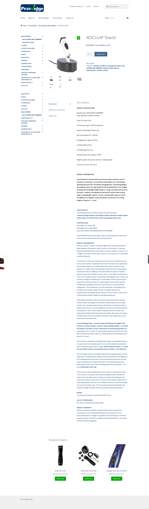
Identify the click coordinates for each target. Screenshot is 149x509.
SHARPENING (25, 69)
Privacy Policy (57, 18)
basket (88, 6)
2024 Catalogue (43, 18)
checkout (96, 6)
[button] (78, 38)
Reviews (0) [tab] (53, 116)
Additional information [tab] (57, 110)
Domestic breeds (108, 68)
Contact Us (69, 18)
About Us (31, 18)
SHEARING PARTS (26, 63)
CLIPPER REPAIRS (26, 66)
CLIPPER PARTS (26, 51)
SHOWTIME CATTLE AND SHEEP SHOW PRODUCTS (30, 79)
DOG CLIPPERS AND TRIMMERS (47, 25)
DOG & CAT (24, 85)
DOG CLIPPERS (32, 25)
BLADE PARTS (25, 57)
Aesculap (96, 66)
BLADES (23, 54)
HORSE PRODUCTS (27, 82)
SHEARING (24, 60)
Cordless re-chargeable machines (110, 66)
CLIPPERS (24, 45)
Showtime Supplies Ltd (77, 6)
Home (23, 18)
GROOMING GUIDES (28, 42)
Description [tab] (53, 104)
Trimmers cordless (102, 70)
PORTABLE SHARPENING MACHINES (28, 73)
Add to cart (101, 54)
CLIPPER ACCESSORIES (28, 48)
